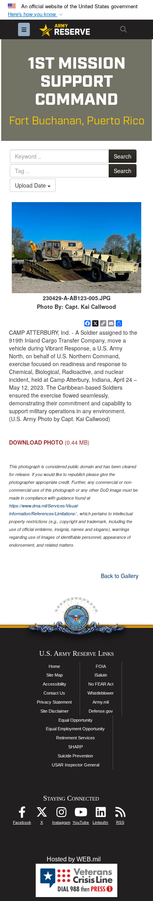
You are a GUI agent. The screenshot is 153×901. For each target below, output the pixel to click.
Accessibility (54, 684)
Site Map (54, 675)
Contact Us (54, 693)
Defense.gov (101, 711)
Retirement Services (75, 737)
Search (122, 156)
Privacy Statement (54, 702)
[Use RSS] (120, 814)
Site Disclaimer (54, 711)
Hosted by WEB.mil (74, 859)
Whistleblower (100, 693)
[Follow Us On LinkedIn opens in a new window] (100, 814)
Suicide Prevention (75, 755)
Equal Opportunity (75, 720)
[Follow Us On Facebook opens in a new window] (22, 814)
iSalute (101, 675)
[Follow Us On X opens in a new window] (41, 814)
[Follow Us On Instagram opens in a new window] (61, 814)
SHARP (75, 746)
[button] (36, 14)
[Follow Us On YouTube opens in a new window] (81, 814)
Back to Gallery (119, 576)
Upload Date (31, 185)
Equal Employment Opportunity (75, 728)
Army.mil (101, 702)
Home (54, 666)
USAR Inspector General (75, 764)
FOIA (101, 666)
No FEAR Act (100, 684)
